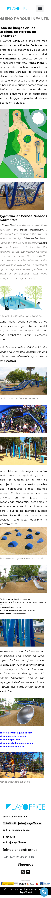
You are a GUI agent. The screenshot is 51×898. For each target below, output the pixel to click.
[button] (40, 8)
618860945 (9, 836)
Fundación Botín (31, 45)
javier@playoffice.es (29, 823)
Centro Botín (11, 40)
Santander (9, 58)
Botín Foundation (31, 229)
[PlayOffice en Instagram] (23, 872)
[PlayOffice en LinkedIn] (28, 872)
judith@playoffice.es (14, 842)
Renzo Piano (36, 63)
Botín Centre (9, 225)
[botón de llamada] (44, 891)
